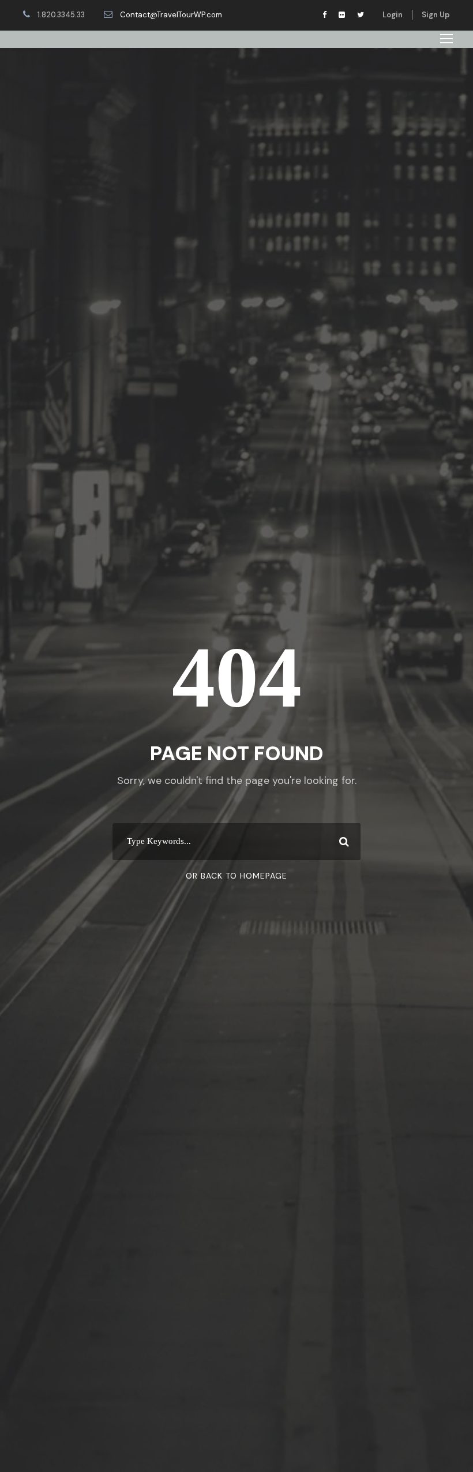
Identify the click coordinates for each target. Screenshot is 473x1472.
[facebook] (324, 15)
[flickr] (342, 15)
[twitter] (360, 15)
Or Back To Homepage (236, 876)
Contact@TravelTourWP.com (171, 15)
